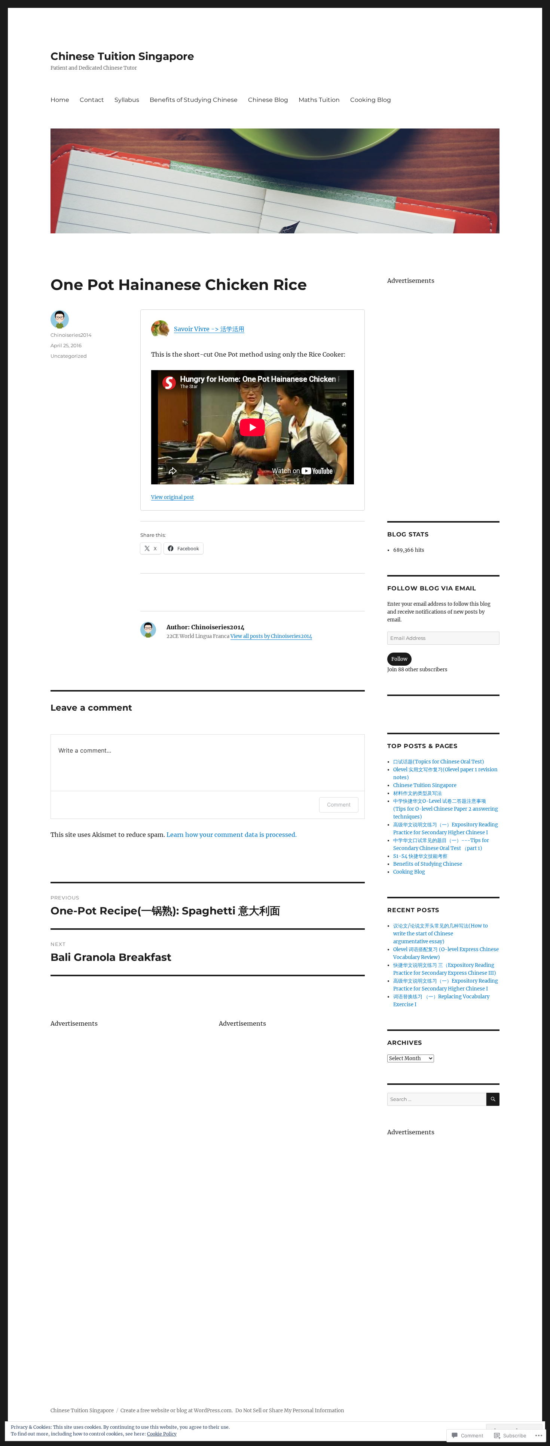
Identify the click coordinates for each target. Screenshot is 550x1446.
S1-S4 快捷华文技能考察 (420, 856)
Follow (399, 659)
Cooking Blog (370, 99)
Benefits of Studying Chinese (194, 99)
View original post (172, 497)
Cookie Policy (162, 1434)
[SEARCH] (492, 1099)
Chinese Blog (268, 99)
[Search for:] (436, 1099)
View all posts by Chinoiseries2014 (271, 636)
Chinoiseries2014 (71, 335)
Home (60, 99)
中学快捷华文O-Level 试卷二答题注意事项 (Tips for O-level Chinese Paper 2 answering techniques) (445, 809)
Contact (92, 99)
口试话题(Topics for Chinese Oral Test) (438, 762)
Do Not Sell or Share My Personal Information (289, 1410)
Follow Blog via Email (431, 588)
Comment (339, 804)
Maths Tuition (319, 99)
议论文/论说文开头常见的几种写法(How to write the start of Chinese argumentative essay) (440, 934)
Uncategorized (69, 356)
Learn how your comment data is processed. (231, 834)
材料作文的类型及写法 (417, 793)
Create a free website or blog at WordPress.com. (176, 1410)
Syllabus (126, 99)
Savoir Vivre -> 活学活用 (209, 329)
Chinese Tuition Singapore (122, 56)
